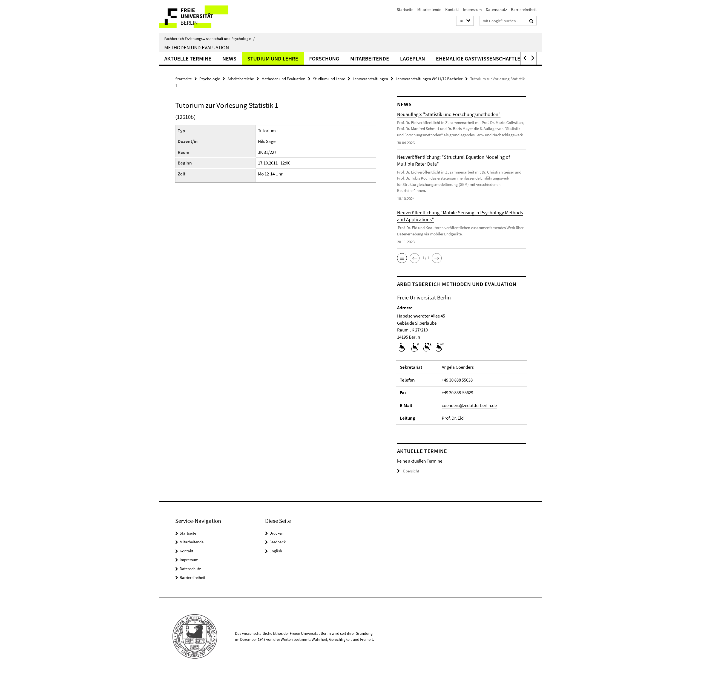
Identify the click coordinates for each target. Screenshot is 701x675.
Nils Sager (267, 141)
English (275, 550)
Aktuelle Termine (187, 58)
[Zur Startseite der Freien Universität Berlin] (205, 16)
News (229, 58)
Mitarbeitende (429, 9)
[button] (465, 21)
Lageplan (412, 58)
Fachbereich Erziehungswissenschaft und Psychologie (209, 39)
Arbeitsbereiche (241, 78)
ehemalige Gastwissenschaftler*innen (488, 58)
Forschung (324, 58)
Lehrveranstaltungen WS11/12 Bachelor (429, 78)
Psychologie (209, 78)
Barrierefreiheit (524, 9)
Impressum (472, 9)
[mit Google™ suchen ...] (531, 20)
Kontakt (452, 9)
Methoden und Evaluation (196, 47)
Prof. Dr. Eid (453, 418)
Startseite (405, 9)
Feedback (277, 541)
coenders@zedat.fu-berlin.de (469, 405)
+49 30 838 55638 (457, 380)
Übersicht (411, 471)
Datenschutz (496, 9)
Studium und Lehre (272, 58)
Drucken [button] (276, 533)
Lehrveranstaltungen (370, 78)
